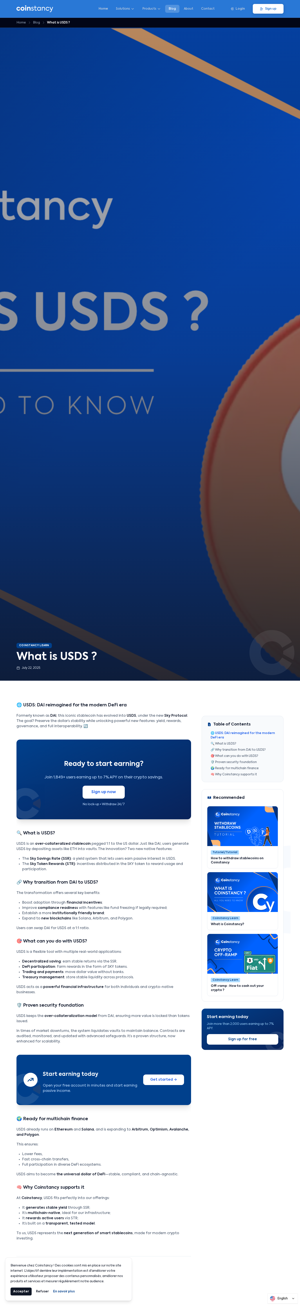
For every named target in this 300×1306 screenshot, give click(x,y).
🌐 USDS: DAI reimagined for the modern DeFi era (243, 735)
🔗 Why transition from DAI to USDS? (238, 749)
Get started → (163, 1080)
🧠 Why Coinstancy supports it (234, 774)
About (188, 8)
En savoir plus (64, 1291)
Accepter (21, 1291)
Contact (208, 8)
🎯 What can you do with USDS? (234, 756)
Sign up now (103, 792)
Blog (172, 8)
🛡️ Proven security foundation (234, 762)
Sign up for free (242, 1039)
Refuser (42, 1291)
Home (103, 8)
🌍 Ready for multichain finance (235, 768)
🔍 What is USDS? (223, 743)
